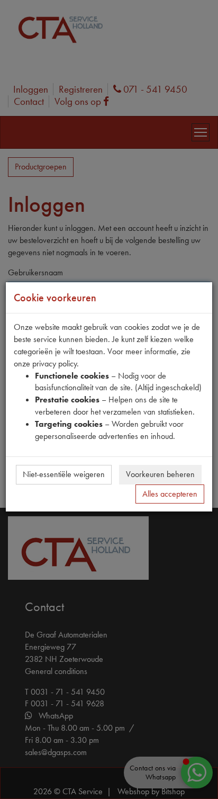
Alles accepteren (169, 493)
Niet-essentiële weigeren (64, 474)
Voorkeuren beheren (160, 474)
